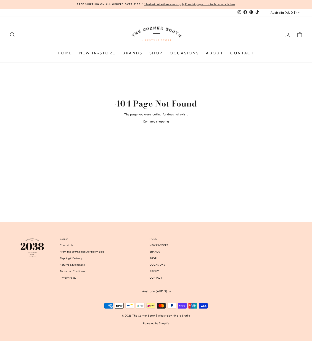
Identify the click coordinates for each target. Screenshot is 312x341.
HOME (65, 53)
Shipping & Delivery (71, 258)
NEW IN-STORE (97, 53)
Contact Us (66, 245)
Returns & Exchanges (72, 264)
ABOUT (214, 53)
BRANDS (132, 53)
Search (64, 238)
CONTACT (242, 53)
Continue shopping (156, 121)
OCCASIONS (184, 53)
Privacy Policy (68, 277)
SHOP (156, 53)
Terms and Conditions (72, 271)
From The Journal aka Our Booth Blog (82, 251)
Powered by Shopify (156, 323)
